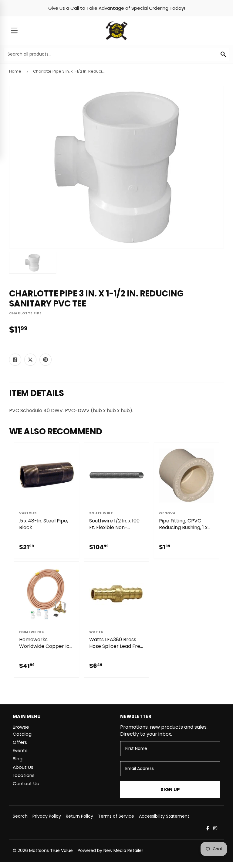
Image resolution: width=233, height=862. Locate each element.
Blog (17, 758)
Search (20, 816)
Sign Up (170, 789)
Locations (24, 775)
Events (20, 750)
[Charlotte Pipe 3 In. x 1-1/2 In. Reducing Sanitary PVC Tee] (32, 263)
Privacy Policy (46, 816)
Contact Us (26, 783)
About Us (23, 767)
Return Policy (79, 816)
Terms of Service (116, 816)
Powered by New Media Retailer (110, 850)
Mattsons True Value (51, 850)
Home (15, 71)
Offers (20, 742)
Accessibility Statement (164, 816)
